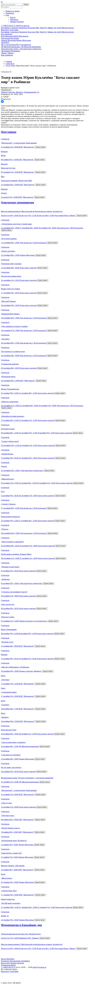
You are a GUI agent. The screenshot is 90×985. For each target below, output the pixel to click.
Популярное (8, 131)
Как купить (5, 963)
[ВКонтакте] (2, 101)
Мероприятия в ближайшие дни (21, 925)
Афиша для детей (54, 28)
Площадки (10, 13)
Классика (31, 28)
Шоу (37, 28)
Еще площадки (7, 55)
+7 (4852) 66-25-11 (8, 26)
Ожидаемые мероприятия (17, 202)
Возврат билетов (17, 22)
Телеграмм (14, 30)
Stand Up (43, 28)
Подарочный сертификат (20, 961)
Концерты (23, 28)
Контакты (14, 20)
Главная (9, 61)
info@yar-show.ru (22, 26)
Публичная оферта (8, 965)
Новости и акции (12, 11)
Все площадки (6, 34)
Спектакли (14, 28)
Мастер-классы (68, 28)
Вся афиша (5, 28)
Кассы (12, 17)
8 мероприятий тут (31, 92)
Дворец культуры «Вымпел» (12, 92)
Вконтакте (5, 30)
